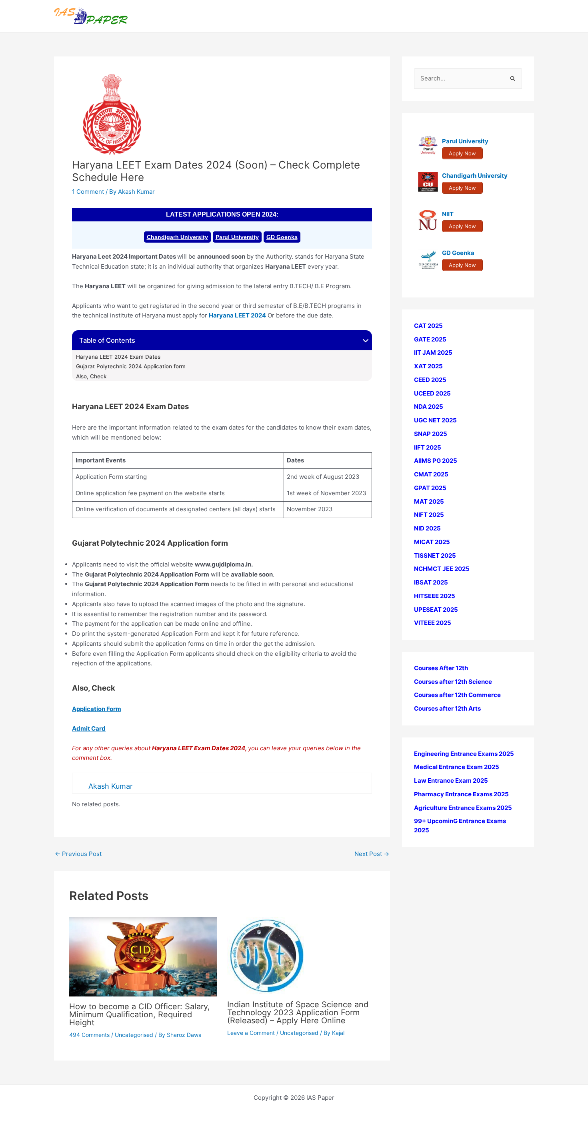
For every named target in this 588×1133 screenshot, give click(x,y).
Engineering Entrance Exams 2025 (464, 753)
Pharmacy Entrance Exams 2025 (461, 794)
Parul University (237, 237)
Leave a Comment (251, 1032)
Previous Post (78, 854)
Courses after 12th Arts (447, 708)
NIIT (448, 214)
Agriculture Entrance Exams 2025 (463, 808)
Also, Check (92, 376)
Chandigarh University (177, 237)
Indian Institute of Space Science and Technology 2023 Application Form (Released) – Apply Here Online (297, 1012)
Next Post (371, 854)
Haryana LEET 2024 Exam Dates (118, 357)
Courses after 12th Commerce (457, 695)
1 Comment (88, 191)
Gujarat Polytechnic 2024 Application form (131, 366)
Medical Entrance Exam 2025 (456, 767)
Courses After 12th (441, 668)
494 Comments (89, 1034)
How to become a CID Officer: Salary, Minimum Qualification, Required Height (139, 1014)
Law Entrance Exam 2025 (451, 780)
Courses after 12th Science (453, 681)
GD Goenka (282, 237)
